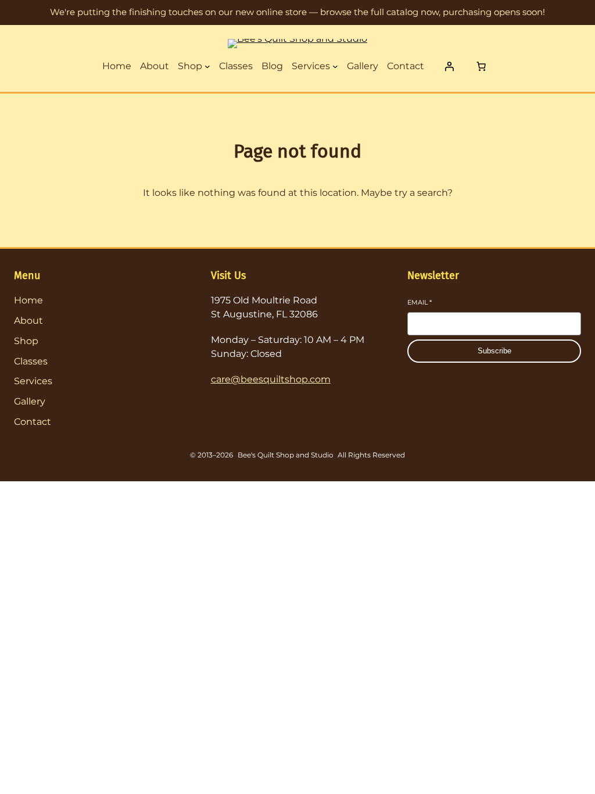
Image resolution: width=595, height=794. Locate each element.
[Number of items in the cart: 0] (481, 66)
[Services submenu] (335, 66)
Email (419, 302)
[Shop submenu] (207, 66)
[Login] (449, 66)
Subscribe (494, 350)
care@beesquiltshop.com (271, 379)
